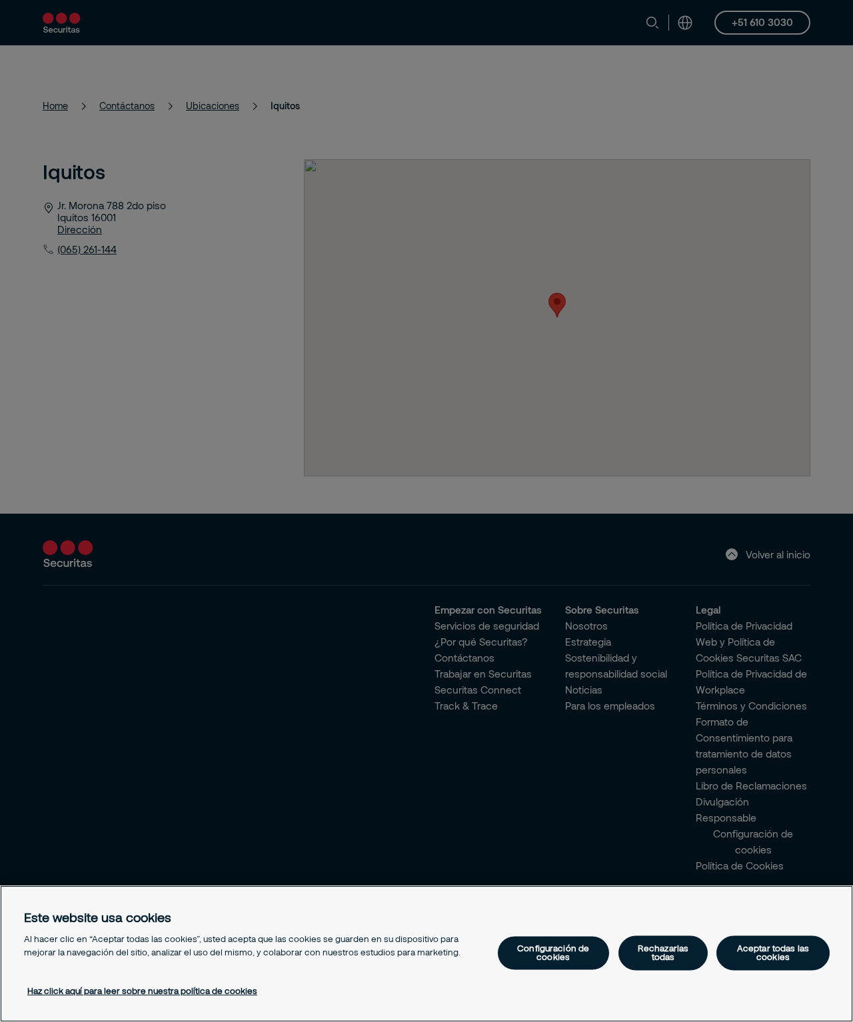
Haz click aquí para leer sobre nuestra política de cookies (142, 990)
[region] (426, 953)
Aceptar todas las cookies (773, 952)
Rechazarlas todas (663, 952)
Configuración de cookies (553, 952)
